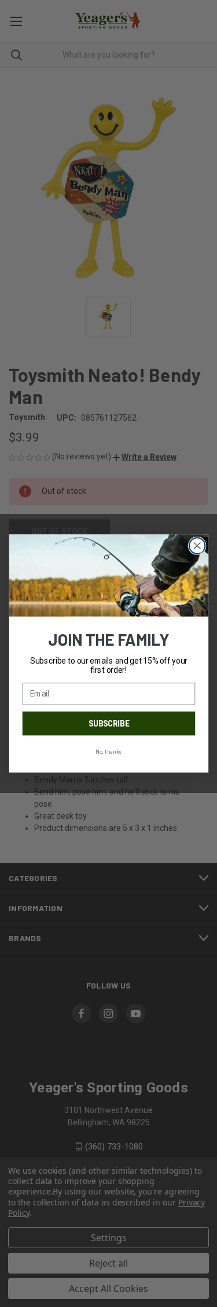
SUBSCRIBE (108, 723)
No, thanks (108, 751)
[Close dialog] (197, 545)
